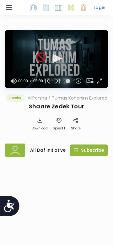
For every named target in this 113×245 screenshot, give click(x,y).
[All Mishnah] (46, 8)
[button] (99, 7)
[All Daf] (83, 8)
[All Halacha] (58, 8)
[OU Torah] (33, 8)
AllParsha (37, 98)
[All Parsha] (71, 8)
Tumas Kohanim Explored (79, 98)
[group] (13, 81)
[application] (56, 59)
